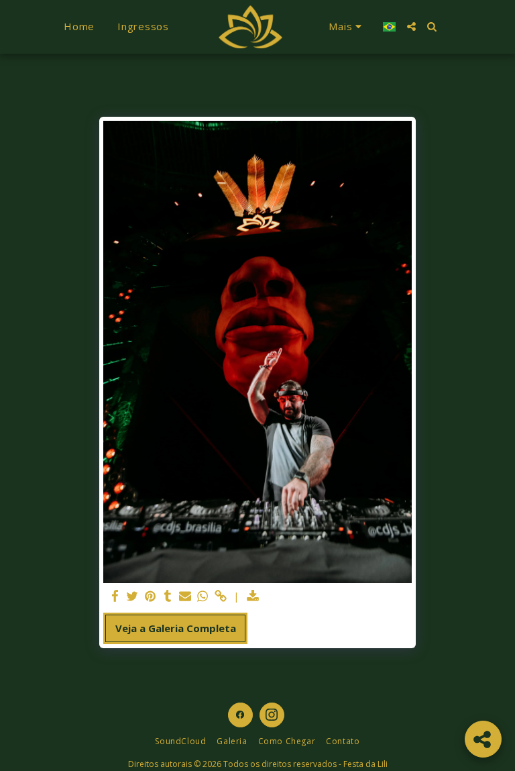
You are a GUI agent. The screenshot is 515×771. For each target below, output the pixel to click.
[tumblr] (167, 596)
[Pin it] (150, 596)
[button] (411, 26)
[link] (220, 596)
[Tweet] (132, 596)
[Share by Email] (185, 596)
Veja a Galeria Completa (175, 628)
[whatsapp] (202, 596)
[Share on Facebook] (115, 596)
